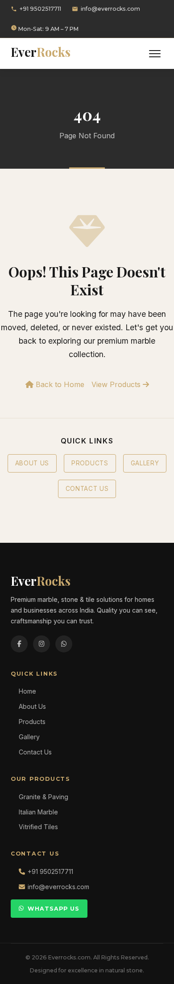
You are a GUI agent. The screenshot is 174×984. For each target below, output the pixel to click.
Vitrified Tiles (38, 827)
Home (27, 691)
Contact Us (87, 488)
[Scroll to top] (152, 970)
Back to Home (58, 384)
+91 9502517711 (40, 8)
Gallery (145, 463)
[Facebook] (19, 643)
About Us (32, 463)
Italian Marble (38, 812)
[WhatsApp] (63, 643)
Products (89, 463)
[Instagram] (41, 643)
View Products (117, 384)
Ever (40, 52)
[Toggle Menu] (154, 53)
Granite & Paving (43, 797)
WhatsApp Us (53, 908)
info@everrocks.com (110, 8)
